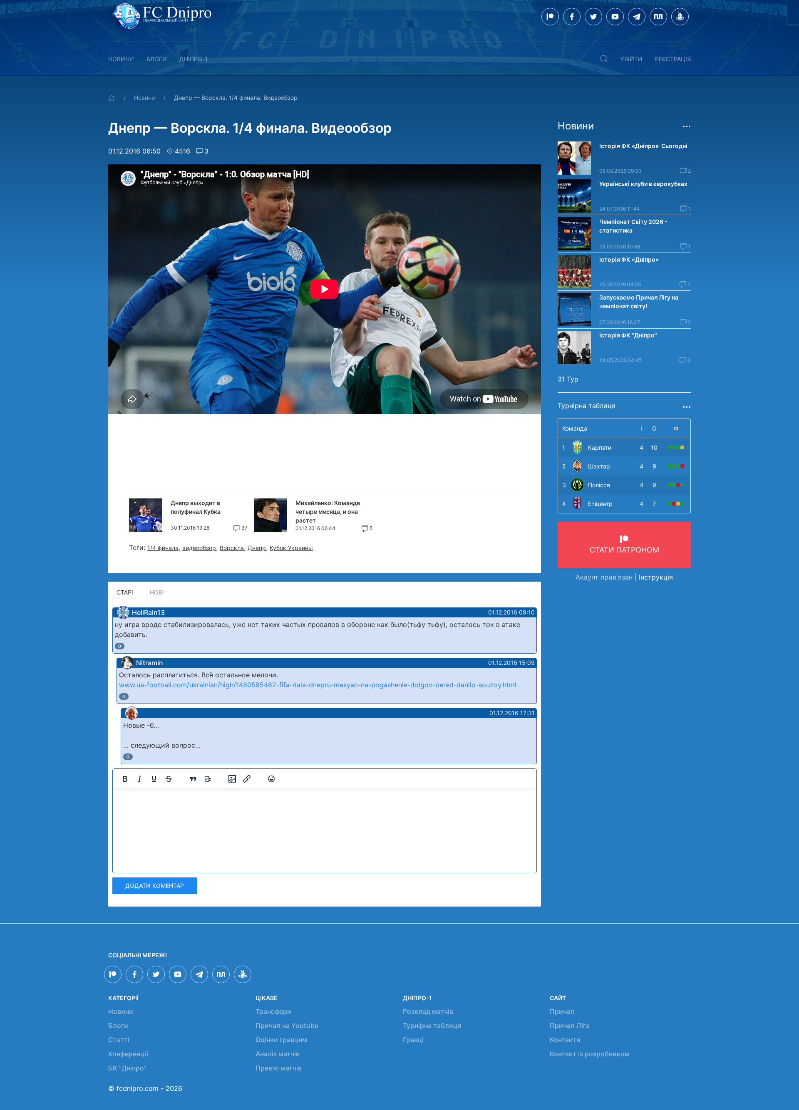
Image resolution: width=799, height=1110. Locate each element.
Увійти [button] (631, 58)
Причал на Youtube (287, 1025)
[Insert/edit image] (232, 779)
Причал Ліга (570, 1025)
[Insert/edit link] (247, 779)
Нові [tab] (157, 592)
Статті (118, 1040)
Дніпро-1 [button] (193, 58)
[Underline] (154, 779)
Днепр (257, 547)
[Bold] (125, 779)
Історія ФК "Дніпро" (628, 335)
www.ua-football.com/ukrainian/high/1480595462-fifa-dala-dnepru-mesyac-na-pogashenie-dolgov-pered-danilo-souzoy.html (317, 685)
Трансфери (273, 1011)
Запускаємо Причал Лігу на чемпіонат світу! (638, 302)
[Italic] (139, 779)
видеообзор (199, 547)
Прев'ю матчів (279, 1068)
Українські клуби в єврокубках (643, 183)
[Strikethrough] (168, 779)
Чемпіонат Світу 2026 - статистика (633, 226)
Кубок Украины (291, 547)
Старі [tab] (125, 592)
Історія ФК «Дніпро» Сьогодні (643, 145)
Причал (562, 1011)
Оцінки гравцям (281, 1040)
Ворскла (232, 547)
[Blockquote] (193, 779)
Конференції (128, 1054)
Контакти (565, 1040)
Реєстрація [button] (673, 58)
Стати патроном (624, 549)
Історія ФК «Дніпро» (629, 259)
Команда (574, 428)
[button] (604, 58)
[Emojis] (271, 779)
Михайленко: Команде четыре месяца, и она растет (327, 511)
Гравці (413, 1040)
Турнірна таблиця (432, 1025)
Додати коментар (154, 885)
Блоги (156, 58)
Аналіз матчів (278, 1054)
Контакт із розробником (590, 1054)
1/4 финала (163, 547)
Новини (121, 58)
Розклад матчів (428, 1011)
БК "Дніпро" (127, 1068)
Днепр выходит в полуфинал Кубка (196, 507)
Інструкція (656, 577)
